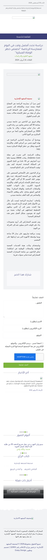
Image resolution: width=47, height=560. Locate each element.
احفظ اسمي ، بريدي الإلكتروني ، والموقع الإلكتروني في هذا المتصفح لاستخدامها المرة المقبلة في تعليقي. (24, 346)
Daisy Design (20, 549)
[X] (31, 282)
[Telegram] (17, 282)
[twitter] (11, 3)
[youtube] (7, 3)
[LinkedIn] (26, 282)
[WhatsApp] (22, 282)
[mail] (4, 3)
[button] (26, 432)
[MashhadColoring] (23, 17)
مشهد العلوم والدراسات (23, 56)
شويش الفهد (23, 462)
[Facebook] (36, 282)
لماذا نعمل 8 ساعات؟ (23, 468)
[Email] (12, 282)
